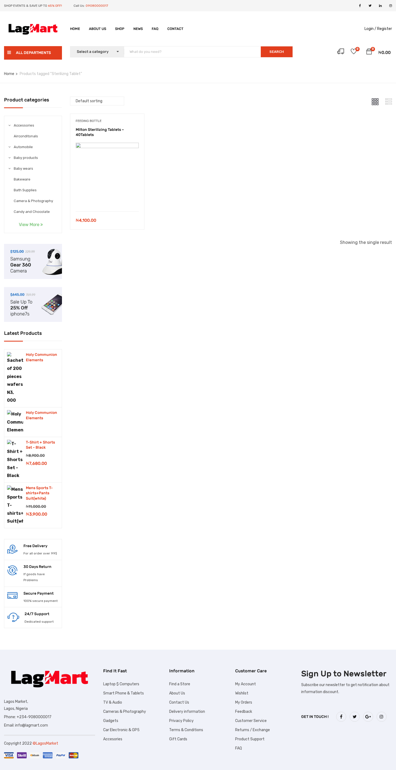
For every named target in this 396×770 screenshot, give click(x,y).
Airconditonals (26, 136)
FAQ (155, 29)
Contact (175, 29)
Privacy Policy (181, 720)
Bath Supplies (25, 190)
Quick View (107, 198)
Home (75, 29)
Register (384, 28)
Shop (119, 29)
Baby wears (23, 168)
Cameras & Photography (124, 711)
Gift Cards (178, 739)
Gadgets (110, 720)
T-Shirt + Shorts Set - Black (40, 445)
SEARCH (276, 52)
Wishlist (241, 693)
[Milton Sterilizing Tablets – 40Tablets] (107, 146)
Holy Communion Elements (41, 357)
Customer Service (251, 720)
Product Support (250, 739)
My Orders (243, 702)
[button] (369, 52)
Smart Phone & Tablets (123, 693)
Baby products (26, 158)
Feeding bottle (89, 121)
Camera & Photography (33, 201)
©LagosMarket (45, 743)
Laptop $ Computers (121, 684)
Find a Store (179, 684)
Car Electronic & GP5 (121, 730)
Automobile (23, 147)
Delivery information (187, 711)
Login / (370, 28)
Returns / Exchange (252, 730)
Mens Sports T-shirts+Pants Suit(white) (39, 493)
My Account (245, 684)
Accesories (112, 739)
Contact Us (179, 702)
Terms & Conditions (186, 730)
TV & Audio (112, 702)
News (138, 29)
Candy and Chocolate (32, 212)
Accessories (24, 125)
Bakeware (22, 179)
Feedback (243, 711)
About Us (97, 29)
